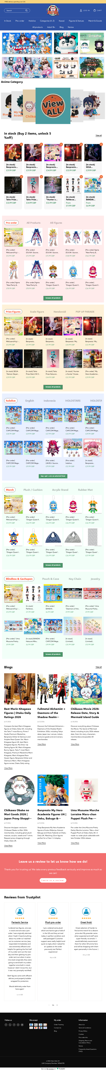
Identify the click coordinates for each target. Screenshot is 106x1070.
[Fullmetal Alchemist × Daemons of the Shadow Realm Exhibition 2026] (53, 688)
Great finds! (86, 922)
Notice (71, 27)
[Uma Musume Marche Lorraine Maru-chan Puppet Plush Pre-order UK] (86, 790)
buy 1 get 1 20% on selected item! (53, 476)
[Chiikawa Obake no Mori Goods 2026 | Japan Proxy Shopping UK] (19, 790)
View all (99, 135)
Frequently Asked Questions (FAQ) (87, 1050)
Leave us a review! (53, 880)
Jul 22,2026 (40, 722)
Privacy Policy (83, 1031)
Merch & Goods (95, 21)
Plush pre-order (53, 922)
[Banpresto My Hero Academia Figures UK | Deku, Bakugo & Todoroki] (53, 790)
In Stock (7, 21)
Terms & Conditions (85, 1028)
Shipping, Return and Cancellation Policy (85, 1042)
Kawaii (61, 21)
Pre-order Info (83, 1037)
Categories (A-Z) (47, 21)
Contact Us (57, 1028)
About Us (82, 1024)
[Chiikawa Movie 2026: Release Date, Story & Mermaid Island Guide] (86, 688)
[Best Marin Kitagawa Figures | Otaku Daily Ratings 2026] (19, 688)
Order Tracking (59, 1024)
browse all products (53, 298)
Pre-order (20, 21)
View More (8, 768)
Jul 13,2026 (74, 823)
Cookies (81, 1034)
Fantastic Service (20, 922)
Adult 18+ (51, 27)
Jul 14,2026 (40, 823)
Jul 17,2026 (7, 823)
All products (37, 27)
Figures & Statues (76, 21)
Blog (61, 27)
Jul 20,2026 (74, 722)
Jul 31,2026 (7, 722)
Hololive (32, 21)
